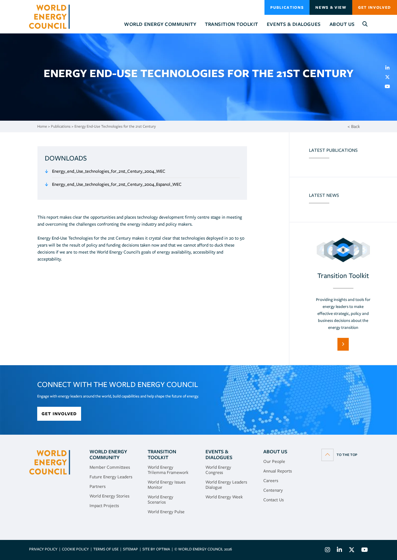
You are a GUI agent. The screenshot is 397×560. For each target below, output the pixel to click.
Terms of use (106, 549)
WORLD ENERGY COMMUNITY (108, 454)
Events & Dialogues (219, 454)
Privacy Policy (43, 549)
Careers (270, 480)
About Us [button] (342, 24)
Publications (287, 7)
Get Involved (374, 7)
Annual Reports (277, 471)
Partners (97, 486)
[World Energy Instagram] (327, 550)
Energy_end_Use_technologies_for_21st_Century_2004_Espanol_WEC (117, 184)
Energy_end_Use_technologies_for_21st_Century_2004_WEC (108, 171)
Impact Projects (104, 505)
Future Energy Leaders (111, 476)
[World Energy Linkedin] (339, 550)
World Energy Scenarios (160, 499)
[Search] (365, 24)
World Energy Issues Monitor (166, 484)
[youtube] (389, 86)
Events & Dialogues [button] (294, 24)
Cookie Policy (75, 549)
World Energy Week (224, 497)
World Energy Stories (109, 496)
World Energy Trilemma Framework (168, 470)
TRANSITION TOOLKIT (162, 454)
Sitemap (130, 549)
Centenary (273, 490)
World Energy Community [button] (160, 24)
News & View (330, 7)
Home (42, 126)
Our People (274, 461)
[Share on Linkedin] (389, 67)
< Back (354, 126)
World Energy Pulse (166, 511)
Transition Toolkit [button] (231, 24)
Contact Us (273, 499)
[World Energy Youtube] (363, 550)
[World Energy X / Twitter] (351, 550)
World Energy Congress (218, 470)
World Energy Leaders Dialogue (226, 484)
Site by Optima (156, 549)
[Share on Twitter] (390, 77)
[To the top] (339, 454)
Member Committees (110, 467)
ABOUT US (275, 451)
